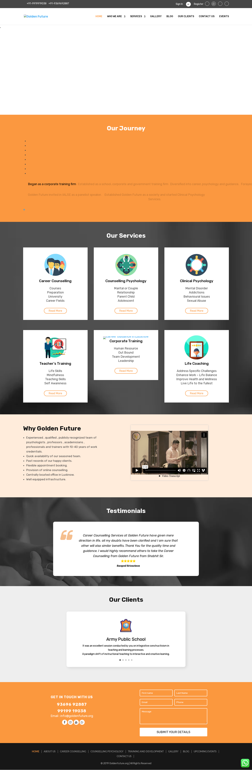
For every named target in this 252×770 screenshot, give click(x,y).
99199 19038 (71, 711)
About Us (50, 751)
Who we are (114, 16)
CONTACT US (206, 16)
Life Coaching (197, 363)
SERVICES (136, 16)
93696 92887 (72, 704)
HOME (98, 16)
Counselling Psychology (125, 281)
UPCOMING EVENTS (205, 751)
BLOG (169, 16)
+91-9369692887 (58, 3)
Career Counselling (55, 281)
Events (224, 16)
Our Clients (186, 16)
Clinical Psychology (196, 281)
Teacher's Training (55, 363)
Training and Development (146, 751)
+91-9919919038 (36, 3)
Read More (55, 310)
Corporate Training (126, 341)
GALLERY (156, 16)
